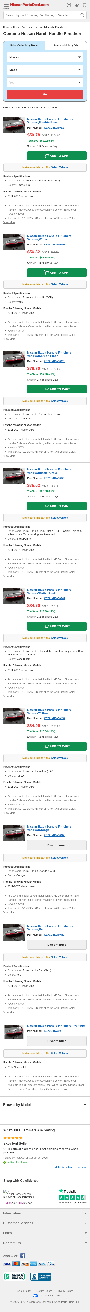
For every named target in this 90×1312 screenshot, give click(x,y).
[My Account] (76, 4)
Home (6, 27)
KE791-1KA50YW (54, 718)
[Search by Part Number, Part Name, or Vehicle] (82, 15)
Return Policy (44, 1291)
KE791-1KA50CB (54, 361)
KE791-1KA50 (52, 1031)
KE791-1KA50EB (54, 127)
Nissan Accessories (24, 27)
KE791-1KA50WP (54, 244)
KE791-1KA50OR (54, 835)
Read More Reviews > (74, 1167)
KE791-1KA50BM (54, 598)
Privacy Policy (65, 1291)
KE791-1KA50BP (54, 478)
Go (45, 94)
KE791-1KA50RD (54, 934)
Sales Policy (24, 1291)
